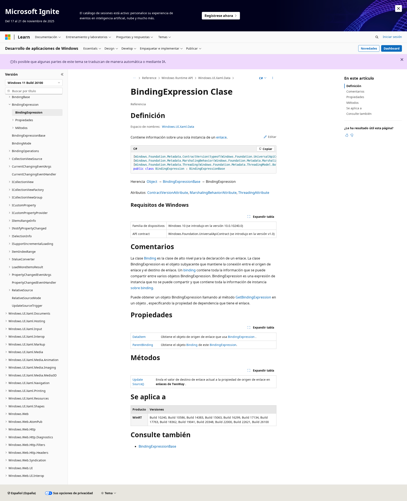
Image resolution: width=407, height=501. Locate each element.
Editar (272, 137)
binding (189, 270)
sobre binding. (142, 288)
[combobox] (34, 82)
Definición (353, 86)
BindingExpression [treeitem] (28, 112)
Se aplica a (354, 108)
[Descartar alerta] (398, 8)
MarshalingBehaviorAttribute (213, 192)
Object (152, 181)
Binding (150, 258)
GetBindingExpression (253, 297)
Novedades (369, 48)
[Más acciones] (272, 78)
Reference (149, 78)
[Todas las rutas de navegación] (134, 78)
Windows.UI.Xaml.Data (214, 78)
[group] (203, 162)
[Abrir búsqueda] (377, 37)
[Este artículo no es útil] (351, 135)
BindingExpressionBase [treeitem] (28, 135)
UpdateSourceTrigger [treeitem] (27, 306)
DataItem (139, 337)
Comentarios (355, 91)
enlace (221, 137)
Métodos (352, 103)
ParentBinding (142, 345)
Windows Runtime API (177, 78)
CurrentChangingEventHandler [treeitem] (34, 174)
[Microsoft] (8, 37)
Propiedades (355, 97)
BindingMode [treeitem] (21, 143)
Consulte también (359, 114)
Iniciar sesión (392, 37)
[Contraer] (62, 74)
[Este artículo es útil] (346, 135)
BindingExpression (241, 337)
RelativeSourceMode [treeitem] (26, 298)
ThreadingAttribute (253, 192)
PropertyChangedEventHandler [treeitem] (34, 282)
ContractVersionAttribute (167, 192)
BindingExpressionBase (181, 181)
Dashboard (392, 48)
